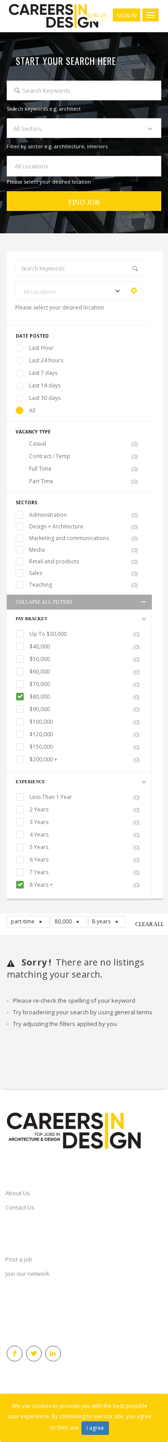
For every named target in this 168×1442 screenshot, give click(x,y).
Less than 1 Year (84, 797)
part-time (23, 921)
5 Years (84, 847)
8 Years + (84, 885)
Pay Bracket (31, 618)
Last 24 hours (46, 360)
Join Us (97, 15)
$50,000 (84, 659)
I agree (95, 1428)
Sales (83, 573)
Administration (83, 515)
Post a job (18, 1259)
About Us (17, 1193)
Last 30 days (44, 398)
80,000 (64, 921)
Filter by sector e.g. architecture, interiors (57, 146)
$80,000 (84, 697)
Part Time (83, 481)
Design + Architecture (83, 527)
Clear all (149, 924)
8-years (102, 921)
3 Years (84, 822)
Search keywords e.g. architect (44, 108)
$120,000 (84, 734)
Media (83, 550)
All (32, 410)
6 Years (84, 860)
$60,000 (84, 672)
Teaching (83, 585)
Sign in (126, 15)
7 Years (84, 872)
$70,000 (84, 684)
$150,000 (84, 747)
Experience (30, 781)
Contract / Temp (83, 456)
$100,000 (84, 722)
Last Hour (41, 348)
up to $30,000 (84, 634)
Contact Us (19, 1207)
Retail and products (83, 562)
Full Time (83, 469)
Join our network (27, 1274)
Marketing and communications (83, 538)
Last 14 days (44, 385)
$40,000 (84, 647)
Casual (83, 444)
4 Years (84, 835)
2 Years (84, 810)
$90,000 (84, 709)
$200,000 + (84, 759)
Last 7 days (43, 373)
